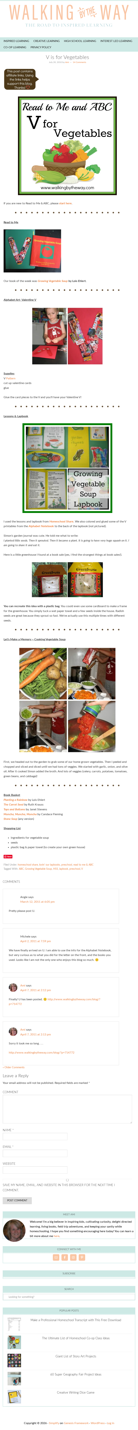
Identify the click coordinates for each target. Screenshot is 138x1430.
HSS (55, 869)
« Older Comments (14, 1067)
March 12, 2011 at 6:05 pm (37, 901)
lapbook (63, 869)
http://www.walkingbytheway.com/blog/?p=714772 (41, 1052)
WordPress (98, 1423)
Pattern (10, 378)
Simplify (54, 1423)
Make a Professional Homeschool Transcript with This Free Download (76, 1320)
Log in (110, 1423)
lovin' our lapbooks (49, 865)
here (56, 1236)
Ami (22, 985)
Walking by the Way (69, 17)
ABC (21, 869)
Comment (10, 1092)
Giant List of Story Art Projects (76, 1356)
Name (8, 1130)
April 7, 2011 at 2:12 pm (35, 990)
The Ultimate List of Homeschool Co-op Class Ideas (76, 1338)
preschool (66, 865)
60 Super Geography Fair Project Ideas (75, 1374)
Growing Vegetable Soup (53, 281)
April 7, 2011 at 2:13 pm (35, 1034)
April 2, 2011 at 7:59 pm (35, 941)
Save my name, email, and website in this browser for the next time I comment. (59, 1188)
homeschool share (28, 865)
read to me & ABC (83, 865)
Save (9, 856)
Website (9, 1163)
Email (8, 1146)
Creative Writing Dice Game (76, 1392)
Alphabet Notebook (41, 526)
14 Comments (79, 62)
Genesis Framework (76, 1423)
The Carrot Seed (14, 804)
